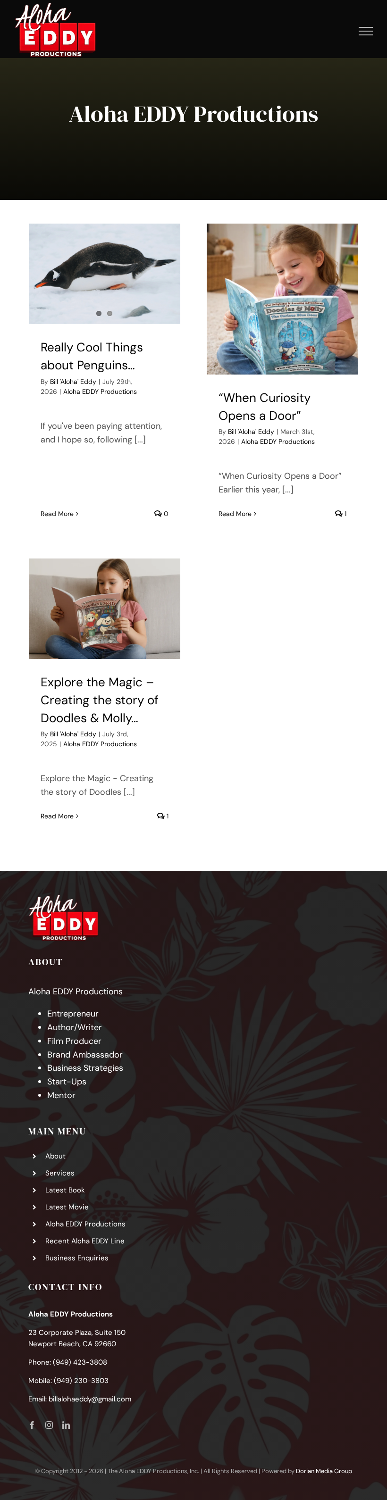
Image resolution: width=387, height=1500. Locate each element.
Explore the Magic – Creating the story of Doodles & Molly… (100, 699)
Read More (57, 513)
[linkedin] (66, 1425)
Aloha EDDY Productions (100, 391)
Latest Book (65, 1190)
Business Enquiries (77, 1258)
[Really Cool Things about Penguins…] (104, 274)
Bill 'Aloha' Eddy (73, 381)
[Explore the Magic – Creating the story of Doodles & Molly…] (104, 608)
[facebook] (32, 1425)
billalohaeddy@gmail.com (90, 1399)
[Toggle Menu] (366, 31)
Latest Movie (67, 1207)
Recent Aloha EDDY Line (85, 1241)
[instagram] (49, 1425)
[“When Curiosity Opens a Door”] (282, 299)
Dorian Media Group (324, 1471)
